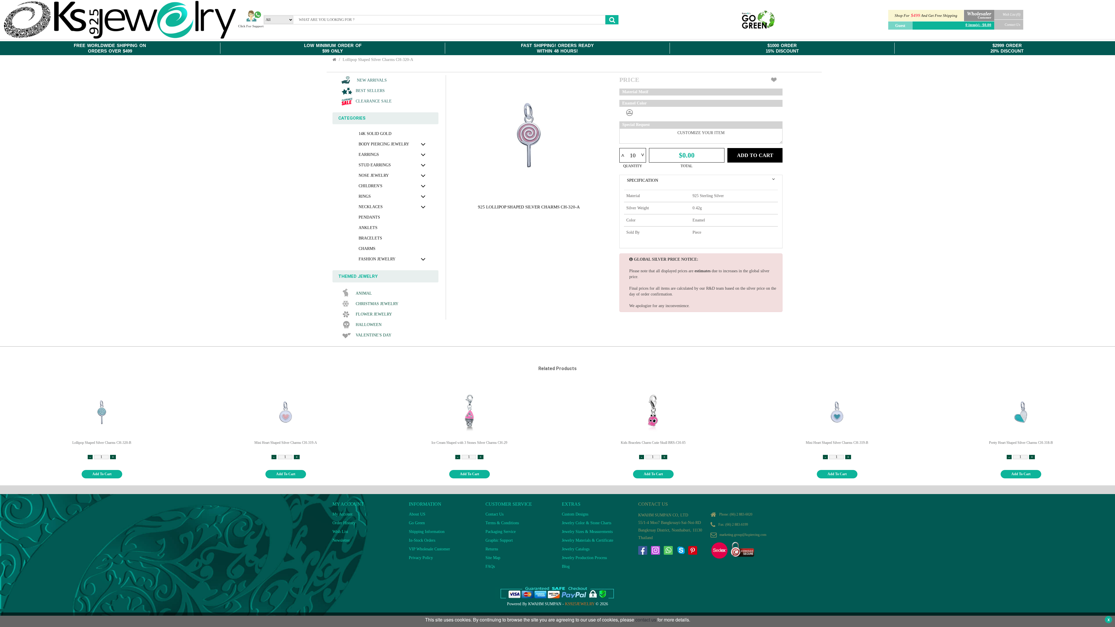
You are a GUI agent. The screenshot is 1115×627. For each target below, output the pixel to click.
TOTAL (687, 166)
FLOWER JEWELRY (374, 314)
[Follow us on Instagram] (655, 550)
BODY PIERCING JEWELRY (384, 144)
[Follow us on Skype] (681, 550)
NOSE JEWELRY (374, 175)
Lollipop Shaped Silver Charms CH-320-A (378, 59)
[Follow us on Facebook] (642, 550)
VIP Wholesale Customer (429, 549)
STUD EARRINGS (375, 165)
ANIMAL (364, 293)
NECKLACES (371, 207)
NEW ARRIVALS (371, 80)
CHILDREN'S (370, 186)
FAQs (490, 566)
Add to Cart (755, 155)
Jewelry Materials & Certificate (587, 540)
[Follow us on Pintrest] (692, 550)
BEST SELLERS (370, 91)
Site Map (492, 558)
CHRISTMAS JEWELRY (377, 304)
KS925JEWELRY (579, 604)
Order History (343, 523)
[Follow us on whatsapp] (668, 550)
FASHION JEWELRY (377, 259)
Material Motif (635, 92)
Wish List (340, 531)
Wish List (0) (1011, 14)
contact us (645, 619)
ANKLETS (368, 228)
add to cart (102, 474)
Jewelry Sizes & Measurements (587, 531)
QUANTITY (632, 166)
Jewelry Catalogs (575, 549)
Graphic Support (499, 540)
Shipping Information (427, 531)
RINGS (365, 196)
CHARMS (367, 248)
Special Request (636, 124)
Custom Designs (575, 514)
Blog (566, 566)
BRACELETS (370, 238)
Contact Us (1012, 25)
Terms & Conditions (502, 523)
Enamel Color (634, 103)
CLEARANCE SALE (374, 101)
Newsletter (341, 540)
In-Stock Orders (422, 540)
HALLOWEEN (369, 324)
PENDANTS (369, 217)
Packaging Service (500, 531)
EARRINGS (369, 154)
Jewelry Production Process (584, 558)
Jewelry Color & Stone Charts (586, 523)
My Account (342, 514)
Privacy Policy (421, 558)
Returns (491, 549)
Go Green (417, 523)
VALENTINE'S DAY (373, 335)
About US (417, 514)
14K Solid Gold (375, 133)
